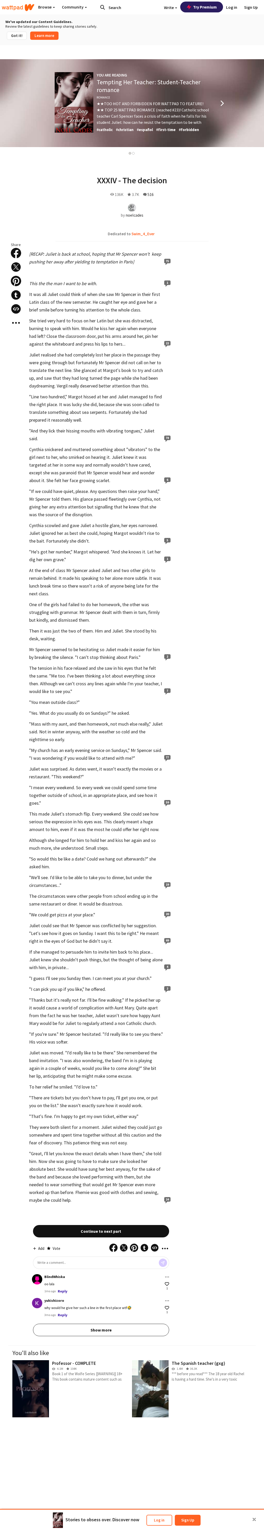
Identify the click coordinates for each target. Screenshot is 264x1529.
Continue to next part (101, 1231)
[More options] (167, 1277)
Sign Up (187, 1520)
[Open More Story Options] (16, 323)
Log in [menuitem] (231, 7)
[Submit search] (103, 7)
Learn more (44, 35)
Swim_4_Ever (143, 233)
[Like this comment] (167, 1284)
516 (150, 194)
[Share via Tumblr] (16, 295)
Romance (103, 97)
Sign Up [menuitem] (251, 7)
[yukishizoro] (37, 1303)
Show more (101, 1330)
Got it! (16, 35)
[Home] (18, 7)
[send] (163, 1263)
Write (169, 7)
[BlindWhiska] (37, 1279)
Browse (45, 7)
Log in (159, 1520)
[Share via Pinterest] (16, 281)
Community (73, 7)
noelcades (134, 215)
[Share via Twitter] (16, 267)
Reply (62, 1291)
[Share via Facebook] (16, 253)
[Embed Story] (16, 309)
